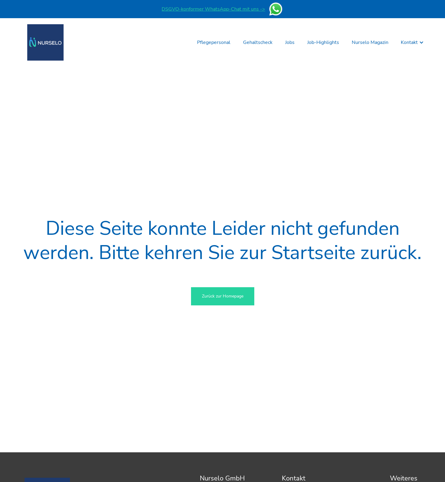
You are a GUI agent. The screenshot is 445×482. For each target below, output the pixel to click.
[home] (45, 42)
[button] (412, 42)
